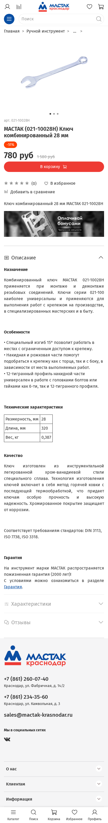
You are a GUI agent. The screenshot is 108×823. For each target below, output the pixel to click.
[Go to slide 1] (50, 114)
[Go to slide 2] (54, 114)
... (74, 31)
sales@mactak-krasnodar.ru (38, 715)
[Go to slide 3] (57, 114)
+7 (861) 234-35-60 (26, 697)
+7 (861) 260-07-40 (26, 679)
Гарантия (13, 586)
